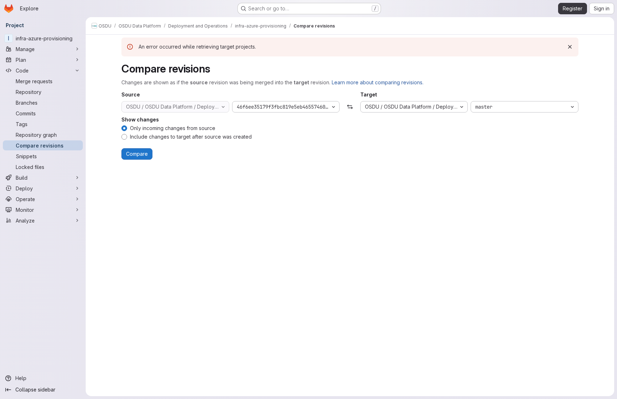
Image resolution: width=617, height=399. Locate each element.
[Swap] (349, 107)
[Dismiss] (570, 47)
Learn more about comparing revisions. (377, 82)
